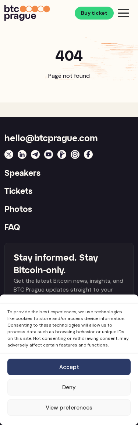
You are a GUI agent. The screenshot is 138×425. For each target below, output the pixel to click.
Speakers (22, 174)
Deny (69, 387)
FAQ (12, 228)
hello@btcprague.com (51, 138)
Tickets (18, 192)
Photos (18, 210)
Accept (69, 367)
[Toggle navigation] (124, 13)
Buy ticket (94, 13)
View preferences (69, 407)
